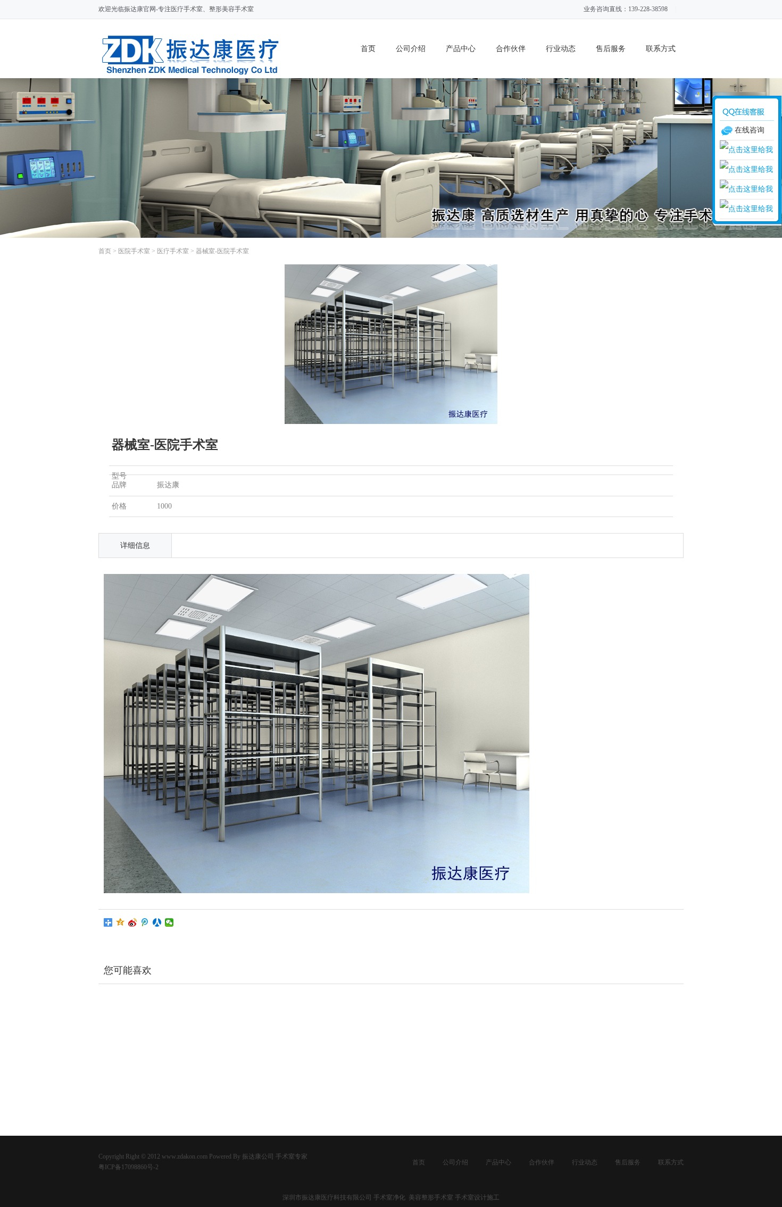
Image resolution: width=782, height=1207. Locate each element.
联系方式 (661, 49)
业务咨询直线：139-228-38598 (626, 9)
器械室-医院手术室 (222, 251)
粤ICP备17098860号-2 (128, 1167)
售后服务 (611, 49)
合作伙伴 (511, 49)
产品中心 (461, 49)
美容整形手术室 (431, 1197)
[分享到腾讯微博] (144, 922)
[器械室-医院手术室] (391, 422)
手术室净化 (390, 1197)
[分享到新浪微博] (132, 922)
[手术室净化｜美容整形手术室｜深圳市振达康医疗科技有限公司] (191, 76)
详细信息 (135, 546)
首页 (368, 49)
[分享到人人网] (157, 922)
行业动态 (561, 49)
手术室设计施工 (477, 1197)
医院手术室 (134, 251)
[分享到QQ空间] (120, 922)
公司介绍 (411, 49)
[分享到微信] (169, 922)
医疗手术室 (173, 251)
